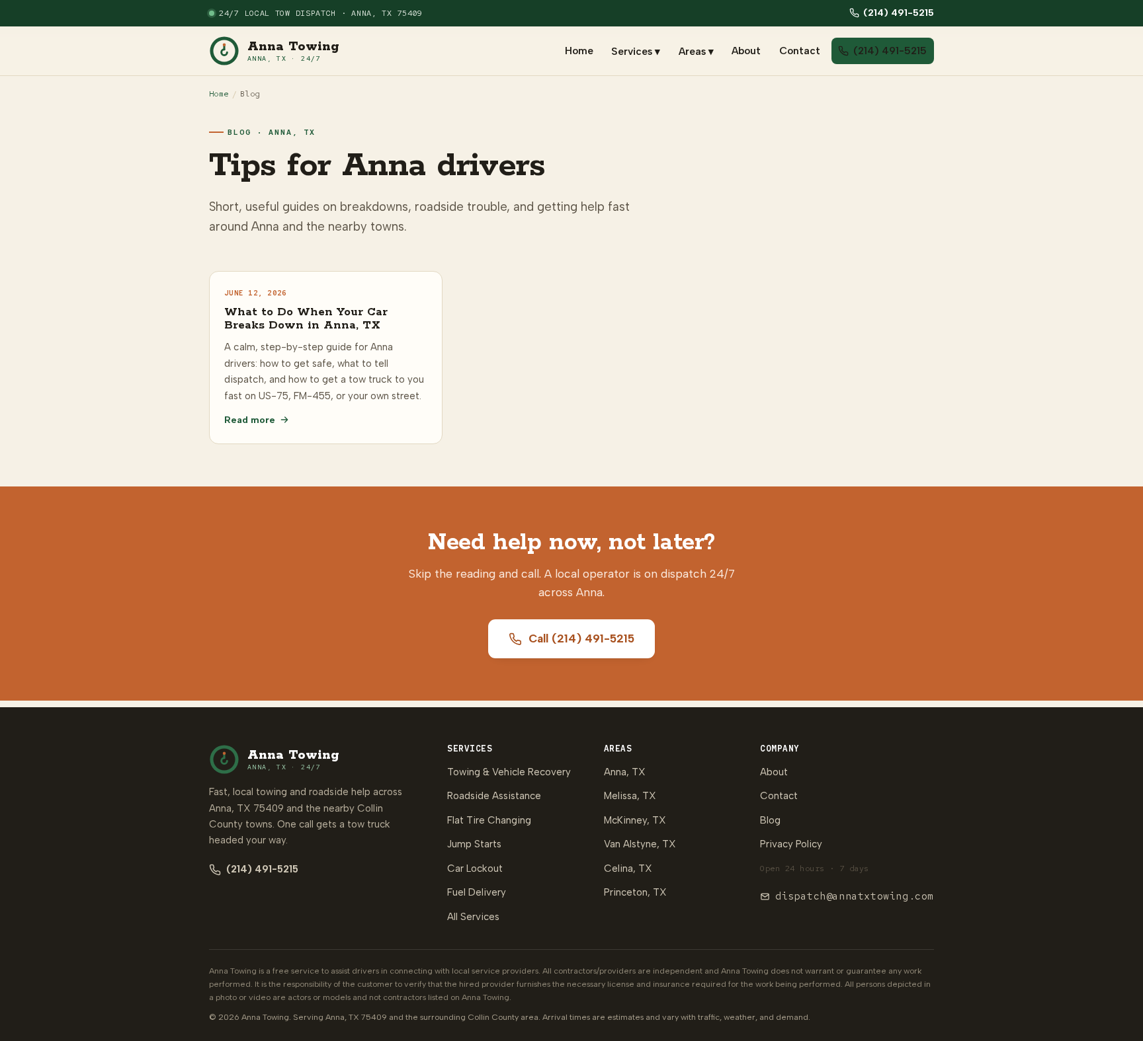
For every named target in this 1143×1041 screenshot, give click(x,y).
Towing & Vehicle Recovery (509, 772)
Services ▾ (635, 50)
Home (579, 50)
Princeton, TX (635, 892)
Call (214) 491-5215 (581, 638)
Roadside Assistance (494, 796)
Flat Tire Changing (489, 820)
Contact (799, 50)
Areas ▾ (696, 50)
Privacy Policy (791, 844)
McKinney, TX (635, 820)
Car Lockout (475, 868)
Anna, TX (625, 772)
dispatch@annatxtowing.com (854, 896)
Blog (770, 820)
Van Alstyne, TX (640, 844)
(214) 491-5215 (898, 13)
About (746, 50)
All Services (473, 917)
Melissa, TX (630, 796)
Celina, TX (628, 868)
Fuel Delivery (476, 892)
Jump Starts (474, 844)
